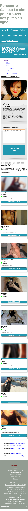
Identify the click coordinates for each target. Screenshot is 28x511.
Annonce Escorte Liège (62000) (15, 491)
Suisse (7, 63)
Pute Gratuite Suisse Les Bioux (7, 198)
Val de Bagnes (10, 68)
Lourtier (8, 70)
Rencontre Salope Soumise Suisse (15, 487)
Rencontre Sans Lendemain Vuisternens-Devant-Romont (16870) (15, 496)
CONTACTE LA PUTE (14, 201)
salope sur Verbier (15, 450)
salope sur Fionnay (15, 445)
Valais (7, 65)
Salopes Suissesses (15, 474)
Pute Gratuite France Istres (7, 298)
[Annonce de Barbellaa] (14, 291)
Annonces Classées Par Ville (13, 35)
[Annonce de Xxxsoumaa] (14, 224)
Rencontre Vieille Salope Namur (15, 489)
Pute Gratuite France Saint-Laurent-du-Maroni (10, 432)
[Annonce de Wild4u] (14, 391)
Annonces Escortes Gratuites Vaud (15, 499)
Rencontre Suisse (18, 30)
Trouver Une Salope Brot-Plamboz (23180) (15, 493)
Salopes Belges (15, 476)
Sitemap (15, 479)
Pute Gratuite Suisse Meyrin (7, 332)
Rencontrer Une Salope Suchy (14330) (15, 485)
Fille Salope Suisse (15, 482)
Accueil (4, 30)
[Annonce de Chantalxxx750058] (14, 257)
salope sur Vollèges (15, 453)
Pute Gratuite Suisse (11, 73)
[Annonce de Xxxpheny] (14, 324)
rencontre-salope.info (5, 506)
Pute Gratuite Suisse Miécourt (7, 399)
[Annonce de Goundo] (14, 358)
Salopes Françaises (15, 472)
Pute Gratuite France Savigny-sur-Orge (9, 232)
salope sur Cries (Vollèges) (17, 443)
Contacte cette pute (14, 149)
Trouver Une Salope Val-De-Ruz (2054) (15, 503)
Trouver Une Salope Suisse (15, 501)
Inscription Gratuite (9, 41)
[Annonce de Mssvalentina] (14, 191)
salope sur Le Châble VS (17, 448)
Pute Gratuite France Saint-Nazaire (8, 365)
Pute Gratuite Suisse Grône (7, 265)
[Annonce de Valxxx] (14, 424)
